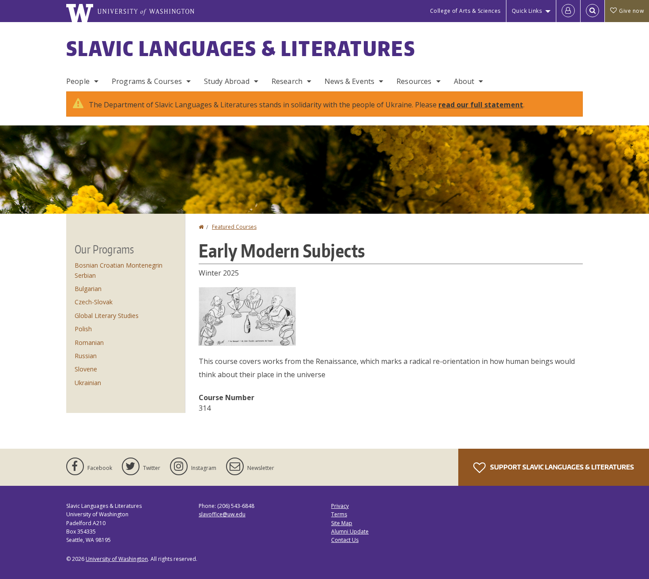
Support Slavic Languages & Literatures (561, 467)
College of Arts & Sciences (465, 11)
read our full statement (480, 105)
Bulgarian (88, 288)
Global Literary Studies (107, 315)
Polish (83, 329)
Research (287, 81)
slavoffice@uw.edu (222, 514)
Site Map (341, 523)
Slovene (86, 369)
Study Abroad (226, 81)
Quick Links (527, 11)
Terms (339, 514)
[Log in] (568, 11)
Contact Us (344, 540)
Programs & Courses (147, 81)
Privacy (340, 506)
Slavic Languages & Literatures (240, 48)
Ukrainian (88, 382)
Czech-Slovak (94, 302)
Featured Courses (234, 227)
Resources (413, 81)
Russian (86, 356)
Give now (631, 11)
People (78, 81)
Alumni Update (350, 531)
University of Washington (117, 559)
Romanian (89, 342)
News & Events (349, 81)
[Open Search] (592, 11)
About (464, 81)
